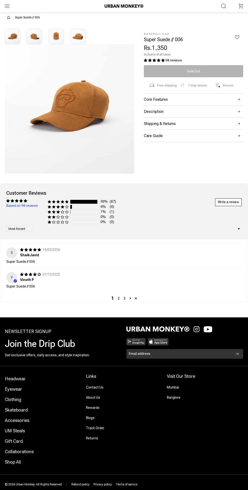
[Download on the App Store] (158, 341)
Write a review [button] (228, 202)
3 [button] (124, 298)
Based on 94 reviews (22, 206)
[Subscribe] (237, 354)
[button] (240, 6)
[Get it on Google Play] (136, 341)
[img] (31, 250)
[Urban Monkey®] (124, 6)
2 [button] (119, 298)
